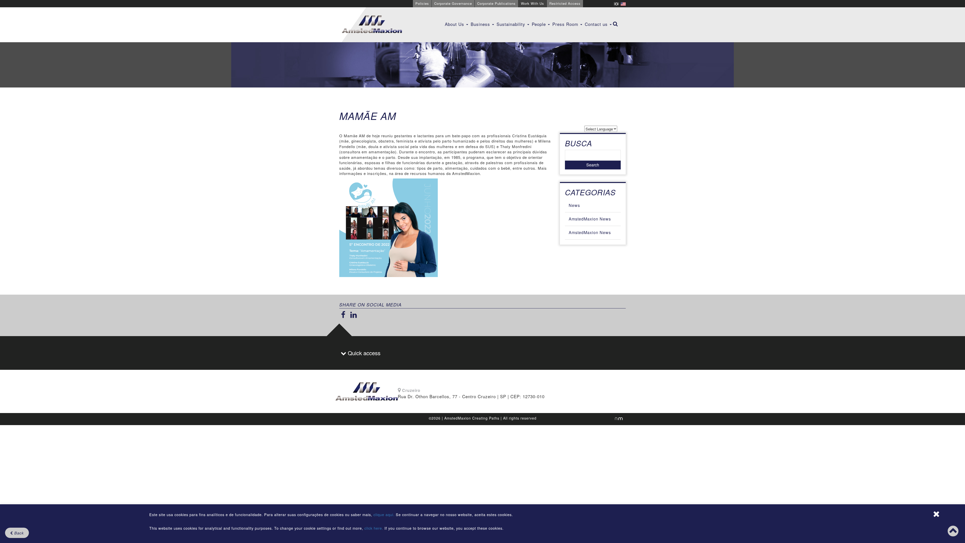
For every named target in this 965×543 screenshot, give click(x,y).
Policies (422, 3)
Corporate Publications (496, 3)
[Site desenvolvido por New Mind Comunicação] (616, 418)
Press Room (566, 24)
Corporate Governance (453, 3)
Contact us (597, 24)
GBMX (372, 24)
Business (481, 24)
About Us (455, 24)
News (574, 205)
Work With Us (532, 3)
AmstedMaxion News (590, 219)
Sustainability (512, 24)
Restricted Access (565, 3)
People (539, 24)
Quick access (363, 353)
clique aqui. (384, 514)
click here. (373, 528)
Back (18, 532)
